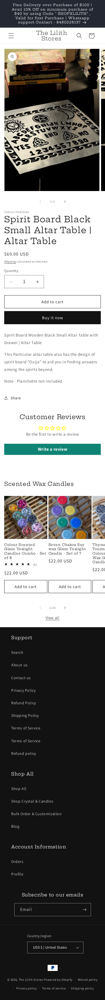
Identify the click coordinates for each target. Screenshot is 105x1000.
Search (17, 652)
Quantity (11, 270)
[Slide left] (40, 201)
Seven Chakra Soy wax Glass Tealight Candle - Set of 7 (67, 549)
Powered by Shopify (58, 980)
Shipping (10, 261)
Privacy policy (26, 988)
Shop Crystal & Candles (32, 801)
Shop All (19, 788)
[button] (11, 36)
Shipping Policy (25, 715)
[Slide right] (65, 201)
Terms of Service (26, 728)
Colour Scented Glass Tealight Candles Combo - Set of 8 (25, 551)
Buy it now (52, 317)
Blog (15, 826)
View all (53, 617)
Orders (17, 861)
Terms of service (54, 988)
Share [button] (16, 397)
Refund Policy (23, 702)
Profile (17, 874)
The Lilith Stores (31, 980)
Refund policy (23, 753)
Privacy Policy (23, 690)
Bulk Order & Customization (36, 813)
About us (19, 664)
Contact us (21, 677)
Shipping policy (82, 988)
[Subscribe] (84, 909)
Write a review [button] (52, 449)
